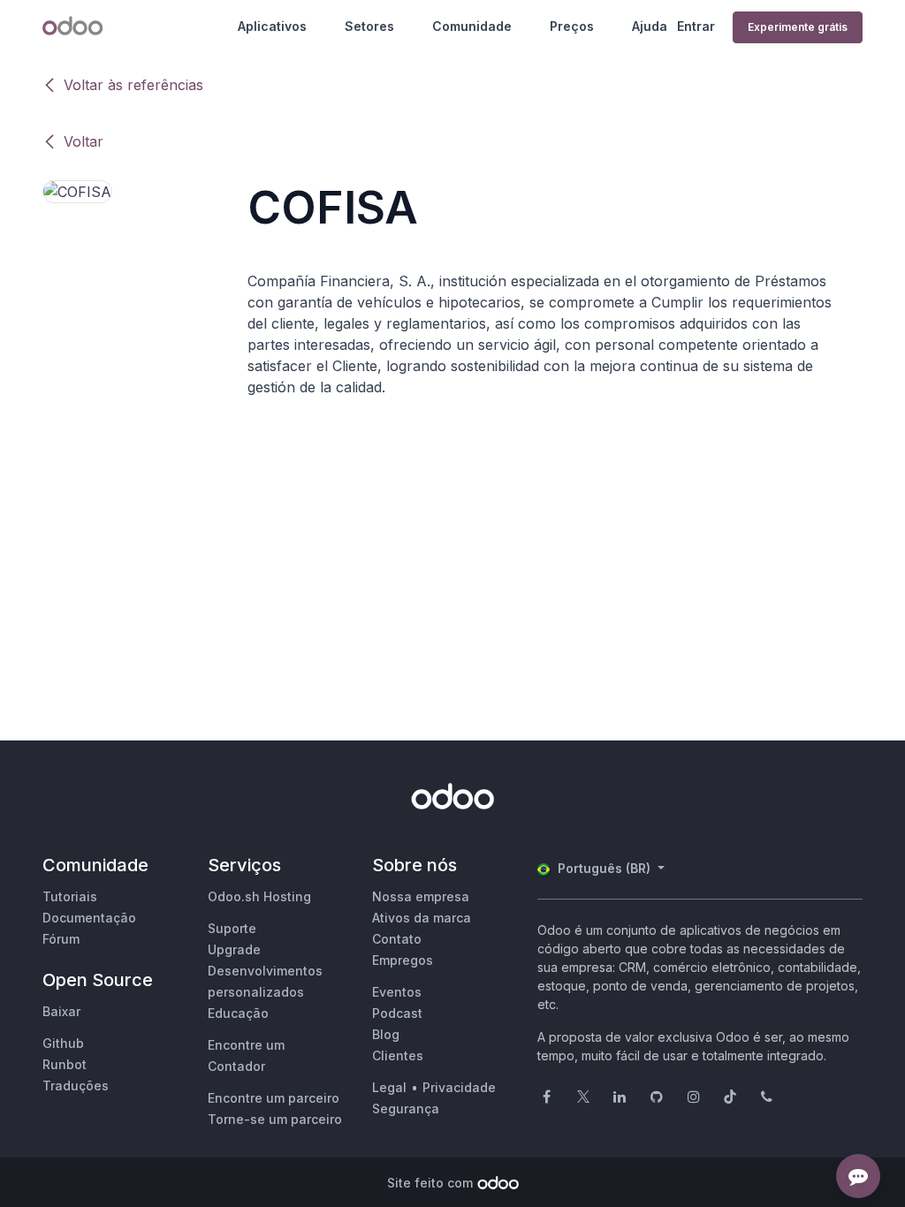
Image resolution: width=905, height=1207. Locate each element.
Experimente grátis (798, 27)
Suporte (232, 928)
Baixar (61, 1011)
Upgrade (234, 949)
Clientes (397, 1055)
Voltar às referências (133, 85)
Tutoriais (69, 896)
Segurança (405, 1108)
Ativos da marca (421, 917)
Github (63, 1043)
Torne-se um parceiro (275, 1119)
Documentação (89, 917)
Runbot (64, 1064)
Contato (397, 938)
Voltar (83, 141)
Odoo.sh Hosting (259, 896)
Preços (572, 26)
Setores (369, 26)
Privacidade (459, 1087)
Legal (389, 1087)
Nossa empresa (420, 896)
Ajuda (649, 26)
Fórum (61, 938)
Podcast (397, 1013)
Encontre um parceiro (273, 1097)
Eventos (397, 991)
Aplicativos (272, 26)
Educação (238, 1013)
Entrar (696, 26)
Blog (385, 1034)
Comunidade (472, 26)
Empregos (402, 960)
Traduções (75, 1085)
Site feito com (430, 1182)
